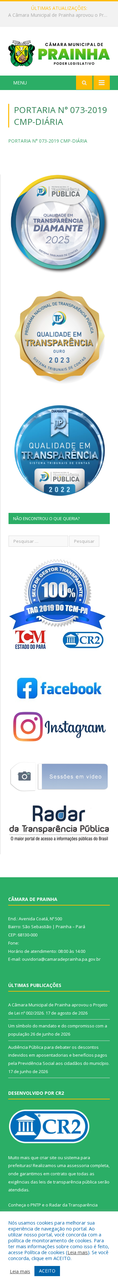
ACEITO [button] (47, 1271)
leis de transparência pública (68, 1182)
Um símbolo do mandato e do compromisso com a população (60, 15)
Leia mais (78, 1252)
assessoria (78, 1165)
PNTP (35, 1205)
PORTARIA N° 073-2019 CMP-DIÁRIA (47, 141)
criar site (48, 1157)
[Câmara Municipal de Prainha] (59, 52)
